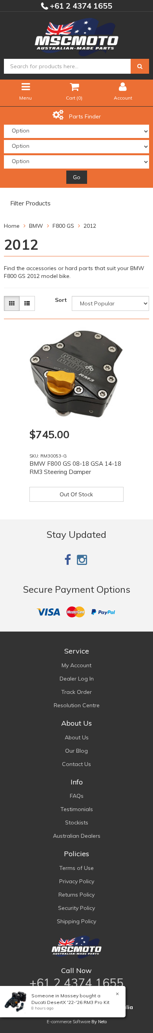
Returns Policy (76, 894)
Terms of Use (76, 867)
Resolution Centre (77, 705)
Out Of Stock (76, 494)
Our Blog (76, 750)
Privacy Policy (76, 881)
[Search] (140, 66)
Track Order (76, 691)
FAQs (77, 795)
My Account (76, 665)
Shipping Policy (76, 921)
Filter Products (30, 203)
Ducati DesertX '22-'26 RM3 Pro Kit (70, 1002)
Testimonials (76, 809)
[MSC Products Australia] (76, 35)
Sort (61, 299)
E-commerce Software (68, 1021)
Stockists (76, 822)
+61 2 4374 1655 (80, 6)
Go (76, 177)
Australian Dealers (76, 835)
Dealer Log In (77, 678)
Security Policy (76, 907)
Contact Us (76, 764)
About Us (77, 737)
